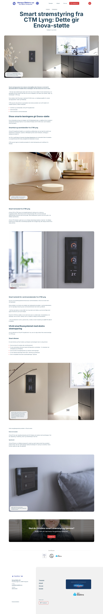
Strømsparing (54, 9)
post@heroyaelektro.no (17, 585)
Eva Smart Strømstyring (30, 137)
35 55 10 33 (14, 588)
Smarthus (48, 9)
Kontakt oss (51, 536)
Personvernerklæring (15, 601)
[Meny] (89, 3)
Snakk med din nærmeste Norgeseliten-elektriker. (51, 531)
